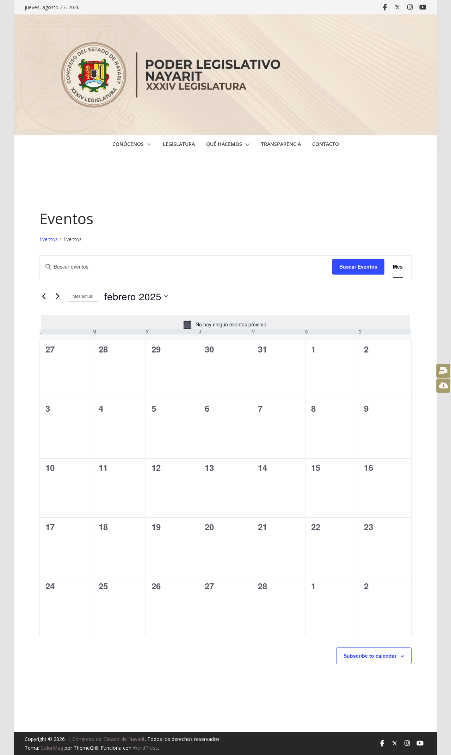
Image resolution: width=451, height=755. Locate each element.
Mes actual (83, 296)
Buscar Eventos (358, 266)
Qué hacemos (224, 144)
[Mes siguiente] (57, 296)
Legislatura (179, 144)
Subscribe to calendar (370, 655)
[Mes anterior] (43, 296)
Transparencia (281, 144)
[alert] (225, 324)
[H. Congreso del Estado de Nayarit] (225, 19)
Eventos (48, 239)
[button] (148, 144)
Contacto (325, 144)
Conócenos (128, 144)
